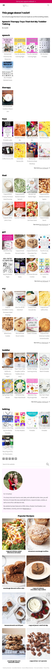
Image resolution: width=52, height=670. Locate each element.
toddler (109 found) (42, 402)
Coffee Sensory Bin (7, 159)
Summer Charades (20, 218)
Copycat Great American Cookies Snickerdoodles (44, 335)
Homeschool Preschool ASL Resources (8, 56)
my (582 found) (44, 343)
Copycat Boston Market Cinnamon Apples (44, 196)
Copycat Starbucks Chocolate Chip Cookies (32, 253)
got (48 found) (44, 281)
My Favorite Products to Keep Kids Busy (32, 161)
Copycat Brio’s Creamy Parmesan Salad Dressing (7, 196)
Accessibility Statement (16, 667)
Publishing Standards (7, 667)
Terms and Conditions (38, 667)
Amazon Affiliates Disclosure (27, 667)
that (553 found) (43, 225)
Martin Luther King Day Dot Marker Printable (7, 430)
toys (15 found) (44, 168)
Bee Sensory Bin (44, 138)
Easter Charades (32, 333)
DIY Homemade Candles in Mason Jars (8, 108)
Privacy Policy (46, 667)
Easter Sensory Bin (44, 159)
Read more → (27, 509)
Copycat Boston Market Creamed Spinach (20, 196)
